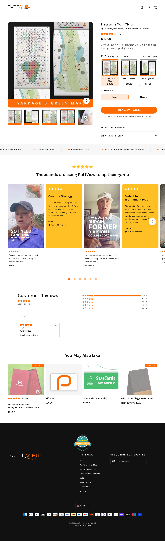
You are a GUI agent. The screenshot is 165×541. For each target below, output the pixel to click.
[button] (107, 34)
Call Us (82, 478)
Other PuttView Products (90, 474)
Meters (143, 97)
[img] (29, 324)
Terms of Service (86, 487)
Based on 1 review (26, 304)
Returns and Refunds (88, 469)
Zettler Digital (86, 525)
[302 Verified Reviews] (82, 452)
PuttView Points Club (88, 465)
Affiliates (83, 491)
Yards (114, 97)
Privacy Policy (85, 482)
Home (82, 460)
